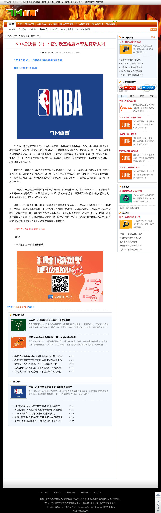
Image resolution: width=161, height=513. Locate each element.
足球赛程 (36, 2)
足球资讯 (78, 2)
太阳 (21, 307)
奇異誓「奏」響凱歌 (127, 134)
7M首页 (7, 2)
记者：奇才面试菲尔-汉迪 (130, 42)
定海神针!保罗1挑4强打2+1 (131, 249)
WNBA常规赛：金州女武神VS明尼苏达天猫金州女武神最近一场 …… (143, 174)
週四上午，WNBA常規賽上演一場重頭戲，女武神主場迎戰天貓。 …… (143, 158)
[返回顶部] (158, 495)
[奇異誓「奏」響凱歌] (125, 141)
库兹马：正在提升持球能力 (131, 234)
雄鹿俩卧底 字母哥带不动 (130, 246)
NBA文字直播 (67, 24)
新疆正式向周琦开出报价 (130, 208)
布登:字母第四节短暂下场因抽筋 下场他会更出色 (38, 360)
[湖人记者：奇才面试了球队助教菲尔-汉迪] (125, 49)
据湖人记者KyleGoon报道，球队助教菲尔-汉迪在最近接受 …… (143, 49)
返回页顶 (97, 492)
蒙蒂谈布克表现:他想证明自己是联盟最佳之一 (36, 364)
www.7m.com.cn (46, 52)
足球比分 (16, 2)
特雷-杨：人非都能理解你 (131, 67)
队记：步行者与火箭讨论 (129, 217)
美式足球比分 (57, 2)
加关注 (132, 87)
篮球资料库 (97, 24)
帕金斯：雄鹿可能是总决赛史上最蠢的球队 (49, 320)
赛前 (122, 96)
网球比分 (69, 2)
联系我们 (57, 492)
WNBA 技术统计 (83, 29)
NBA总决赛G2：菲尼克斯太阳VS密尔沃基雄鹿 (37, 406)
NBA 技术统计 (67, 29)
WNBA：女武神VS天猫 (129, 167)
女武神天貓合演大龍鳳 (128, 151)
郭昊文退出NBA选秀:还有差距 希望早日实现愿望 (38, 410)
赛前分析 (22, 29)
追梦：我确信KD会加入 (131, 60)
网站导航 (84, 492)
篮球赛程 (53, 24)
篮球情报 (110, 24)
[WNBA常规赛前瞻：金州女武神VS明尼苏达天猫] (125, 175)
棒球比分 (46, 2)
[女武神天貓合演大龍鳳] (125, 158)
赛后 (132, 96)
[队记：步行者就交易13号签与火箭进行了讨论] (125, 224)
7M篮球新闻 (24, 36)
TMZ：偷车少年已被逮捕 (131, 71)
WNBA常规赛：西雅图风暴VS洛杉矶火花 (34, 413)
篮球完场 (41, 24)
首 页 (11, 24)
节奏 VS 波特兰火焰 (127, 101)
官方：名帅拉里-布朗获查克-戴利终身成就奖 (50, 387)
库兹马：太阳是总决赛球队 (132, 75)
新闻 (142, 96)
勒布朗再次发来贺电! (129, 242)
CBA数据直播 (83, 24)
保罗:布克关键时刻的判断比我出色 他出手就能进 (52, 337)
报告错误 (71, 492)
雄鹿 (17, 307)
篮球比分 (29, 24)
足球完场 (27, 2)
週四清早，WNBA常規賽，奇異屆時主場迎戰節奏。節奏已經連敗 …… (143, 141)
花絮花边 (54, 29)
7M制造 (12, 29)
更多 (153, 37)
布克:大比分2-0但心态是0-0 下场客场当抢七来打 (37, 371)
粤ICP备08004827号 (80, 511)
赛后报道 (33, 29)
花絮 (152, 96)
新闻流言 (43, 29)
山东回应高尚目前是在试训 (130, 191)
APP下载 (99, 2)
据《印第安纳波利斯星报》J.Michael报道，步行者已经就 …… (143, 224)
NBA (20, 24)
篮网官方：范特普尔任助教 (132, 63)
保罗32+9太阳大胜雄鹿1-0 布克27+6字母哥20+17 (37, 421)
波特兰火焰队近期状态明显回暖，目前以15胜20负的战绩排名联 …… (143, 108)
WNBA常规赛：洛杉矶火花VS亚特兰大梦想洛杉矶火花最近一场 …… (143, 124)
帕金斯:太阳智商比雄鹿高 (130, 238)
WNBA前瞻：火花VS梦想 (130, 117)
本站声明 (44, 492)
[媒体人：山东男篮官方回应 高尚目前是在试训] (125, 198)
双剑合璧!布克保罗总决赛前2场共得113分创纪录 (37, 368)
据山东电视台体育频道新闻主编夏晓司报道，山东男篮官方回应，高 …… (143, 198)
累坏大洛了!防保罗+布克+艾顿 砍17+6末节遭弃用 (38, 417)
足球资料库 (89, 2)
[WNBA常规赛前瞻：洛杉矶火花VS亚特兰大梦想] (125, 125)
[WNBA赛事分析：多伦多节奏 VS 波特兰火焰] (125, 108)
